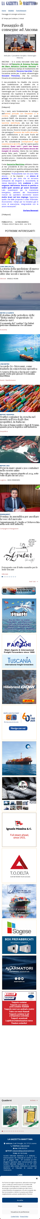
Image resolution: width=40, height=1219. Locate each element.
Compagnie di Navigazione (9, 529)
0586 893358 (24, 1146)
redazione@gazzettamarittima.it (23, 1151)
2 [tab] (4, 576)
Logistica (3, 480)
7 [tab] (13, 576)
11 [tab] (21, 1131)
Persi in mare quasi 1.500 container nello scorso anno (19, 469)
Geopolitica (4, 431)
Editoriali (3, 279)
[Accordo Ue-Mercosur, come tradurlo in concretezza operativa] (20, 347)
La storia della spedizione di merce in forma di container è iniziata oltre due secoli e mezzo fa (19, 271)
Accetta (20, 1200)
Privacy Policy (24, 1216)
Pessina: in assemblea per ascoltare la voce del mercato (19, 518)
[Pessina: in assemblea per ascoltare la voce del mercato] (20, 498)
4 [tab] (7, 576)
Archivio (33, 1100)
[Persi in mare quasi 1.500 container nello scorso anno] (20, 449)
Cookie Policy (15, 1216)
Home (4, 11)
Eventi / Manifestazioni (8, 380)
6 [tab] (11, 576)
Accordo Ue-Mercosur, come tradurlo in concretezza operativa (18, 367)
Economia (3, 330)
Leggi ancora (20, 570)
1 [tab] (2, 576)
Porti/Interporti (21, 11)
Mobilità (11, 11)
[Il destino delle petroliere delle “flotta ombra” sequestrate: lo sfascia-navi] (20, 296)
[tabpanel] (20, 570)
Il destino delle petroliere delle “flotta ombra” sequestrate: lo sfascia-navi (17, 317)
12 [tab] (23, 1131)
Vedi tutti (32, 581)
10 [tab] (19, 1131)
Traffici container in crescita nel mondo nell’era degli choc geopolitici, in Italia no (17, 419)
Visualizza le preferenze (20, 1212)
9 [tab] (17, 1131)
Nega (20, 1206)
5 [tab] (9, 576)
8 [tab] (15, 576)
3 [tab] (6, 576)
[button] (37, 1178)
